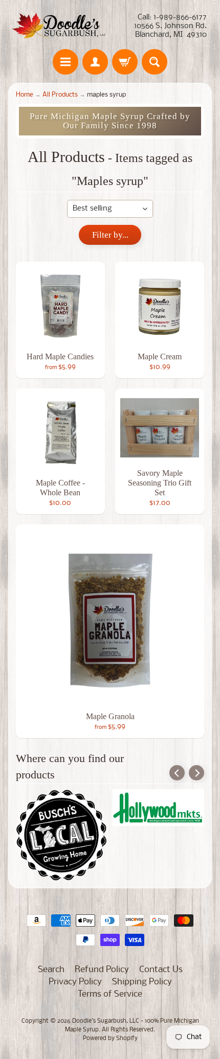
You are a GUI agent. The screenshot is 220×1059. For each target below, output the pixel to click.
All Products (60, 94)
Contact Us (161, 970)
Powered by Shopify (110, 1038)
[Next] (196, 772)
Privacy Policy (75, 982)
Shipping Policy (142, 982)
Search (51, 970)
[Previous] (177, 772)
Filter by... (110, 235)
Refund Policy (102, 970)
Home (24, 94)
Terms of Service (110, 994)
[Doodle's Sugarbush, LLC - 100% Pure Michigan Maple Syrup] (59, 26)
